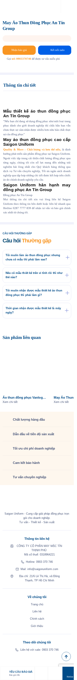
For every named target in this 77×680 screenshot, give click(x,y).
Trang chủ (37, 604)
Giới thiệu (37, 626)
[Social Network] (20, 659)
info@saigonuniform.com (42, 569)
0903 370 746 (44, 561)
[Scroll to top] (66, 656)
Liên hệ (37, 611)
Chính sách (37, 618)
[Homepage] (12, 6)
